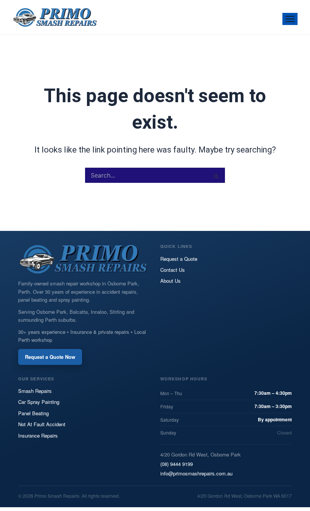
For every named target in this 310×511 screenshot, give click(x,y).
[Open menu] (290, 19)
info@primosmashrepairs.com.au (196, 473)
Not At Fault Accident (41, 424)
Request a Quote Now (50, 356)
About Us (170, 280)
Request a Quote (178, 258)
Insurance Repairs (38, 435)
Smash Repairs (35, 390)
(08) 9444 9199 (176, 463)
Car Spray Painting (38, 401)
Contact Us (172, 269)
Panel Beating (33, 413)
